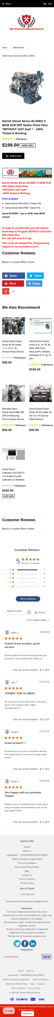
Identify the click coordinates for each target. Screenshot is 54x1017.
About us (27, 850)
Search (27, 846)
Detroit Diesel (18, 47)
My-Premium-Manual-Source (28, 992)
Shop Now (27, 1013)
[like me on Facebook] (25, 946)
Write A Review (28, 599)
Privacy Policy (27, 882)
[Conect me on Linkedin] (32, 946)
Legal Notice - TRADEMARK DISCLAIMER (27, 854)
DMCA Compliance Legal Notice (27, 858)
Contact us (27, 874)
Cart (49, 3)
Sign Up (46, 956)
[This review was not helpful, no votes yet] (46, 670)
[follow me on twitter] (17, 946)
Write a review (27, 261)
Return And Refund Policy (27, 866)
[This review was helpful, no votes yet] (41, 670)
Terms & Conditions (27, 862)
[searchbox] (15, 611)
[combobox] (38, 620)
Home (4, 47)
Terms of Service (27, 878)
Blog (27, 870)
